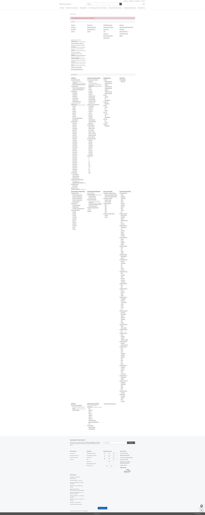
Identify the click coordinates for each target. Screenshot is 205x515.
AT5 (89, 171)
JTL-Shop (199, 513)
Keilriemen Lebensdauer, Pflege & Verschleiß (78, 46)
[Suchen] (120, 4)
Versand (85, 510)
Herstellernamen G (123, 259)
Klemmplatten (90, 155)
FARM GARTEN (124, 256)
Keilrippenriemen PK (76, 101)
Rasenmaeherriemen (124, 33)
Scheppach (123, 353)
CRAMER (122, 234)
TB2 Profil (105, 124)
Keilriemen (122, 25)
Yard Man (123, 392)
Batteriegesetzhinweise (108, 35)
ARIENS (122, 206)
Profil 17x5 (74, 124)
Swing (122, 363)
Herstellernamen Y (123, 390)
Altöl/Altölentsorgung (107, 25)
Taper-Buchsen (74, 203)
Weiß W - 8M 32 (92, 128)
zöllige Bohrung (75, 206)
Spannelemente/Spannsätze (93, 207)
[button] (137, 4)
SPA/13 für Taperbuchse (77, 196)
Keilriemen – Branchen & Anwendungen (76, 40)
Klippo (122, 293)
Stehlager (89, 211)
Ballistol (121, 35)
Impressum (105, 33)
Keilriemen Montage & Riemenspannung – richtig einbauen (76, 53)
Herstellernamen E (123, 246)
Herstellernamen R (123, 341)
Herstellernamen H (123, 271)
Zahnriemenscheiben (91, 138)
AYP (121, 211)
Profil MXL (91, 81)
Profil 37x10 (74, 153)
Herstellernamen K (123, 288)
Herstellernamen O (123, 329)
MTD (122, 321)
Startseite (126, 1)
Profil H (90, 89)
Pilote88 (122, 338)
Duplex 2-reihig (108, 201)
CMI (121, 228)
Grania (122, 268)
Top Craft (122, 368)
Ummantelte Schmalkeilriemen (78, 87)
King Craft (123, 292)
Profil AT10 (91, 118)
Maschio (122, 315)
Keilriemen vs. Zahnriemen (76, 67)
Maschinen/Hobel (92, 420)
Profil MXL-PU (91, 106)
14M (89, 165)
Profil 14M (91, 145)
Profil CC (74, 114)
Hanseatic (123, 275)
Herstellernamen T (123, 365)
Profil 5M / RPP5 (92, 97)
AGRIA (122, 194)
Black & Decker (124, 215)
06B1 (106, 205)
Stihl (122, 361)
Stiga (122, 360)
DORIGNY (123, 242)
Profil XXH (91, 92)
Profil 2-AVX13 (75, 99)
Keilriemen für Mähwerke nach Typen (78, 408)
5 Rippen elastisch (108, 83)
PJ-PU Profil (105, 101)
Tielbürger (123, 367)
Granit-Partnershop (124, 453)
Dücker (122, 244)
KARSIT (122, 290)
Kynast (122, 295)
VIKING (122, 379)
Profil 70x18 (74, 171)
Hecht (122, 276)
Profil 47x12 (74, 162)
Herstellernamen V (123, 375)
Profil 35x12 (74, 150)
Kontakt (143, 1)
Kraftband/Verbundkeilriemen (77, 179)
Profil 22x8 (74, 133)
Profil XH (90, 90)
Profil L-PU (91, 109)
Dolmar (122, 240)
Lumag (122, 307)
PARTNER (123, 336)
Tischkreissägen (92, 428)
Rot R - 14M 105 (92, 136)
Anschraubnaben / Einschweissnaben (91, 194)
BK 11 (90, 209)
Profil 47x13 (74, 164)
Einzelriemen (75, 185)
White (122, 385)
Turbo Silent (123, 373)
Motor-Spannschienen (91, 199)
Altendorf (123, 203)
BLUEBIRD (123, 217)
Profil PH (105, 79)
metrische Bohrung (76, 205)
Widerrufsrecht (106, 37)
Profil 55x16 (74, 167)
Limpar (122, 304)
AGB (104, 31)
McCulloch (123, 319)
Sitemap (89, 31)
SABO (122, 348)
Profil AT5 (90, 116)
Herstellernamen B (123, 213)
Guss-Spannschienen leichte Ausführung (94, 202)
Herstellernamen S (123, 346)
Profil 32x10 (74, 145)
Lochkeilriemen (74, 172)
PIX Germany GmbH (124, 459)
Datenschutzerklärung (90, 442)
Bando (106, 107)
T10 (89, 169)
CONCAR (106, 96)
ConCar (106, 110)
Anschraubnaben (92, 196)
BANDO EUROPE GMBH (124, 455)
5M (89, 162)
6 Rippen (106, 84)
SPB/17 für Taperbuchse (77, 198)
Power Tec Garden (124, 339)
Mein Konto (137, 1)
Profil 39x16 (74, 155)
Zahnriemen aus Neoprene (92, 79)
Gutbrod (122, 269)
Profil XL (74, 228)
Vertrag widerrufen (102, 508)
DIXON (122, 239)
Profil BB (74, 113)
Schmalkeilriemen (74, 86)
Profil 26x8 (74, 138)
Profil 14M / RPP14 (92, 101)
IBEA (122, 285)
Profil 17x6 (74, 126)
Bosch (90, 411)
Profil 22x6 (74, 131)
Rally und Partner (124, 344)
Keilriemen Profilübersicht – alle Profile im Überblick (77, 57)
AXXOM (122, 210)
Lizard (122, 305)
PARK (122, 334)
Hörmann (90, 418)
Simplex (106, 215)
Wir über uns (90, 25)
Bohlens (122, 218)
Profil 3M (90, 140)
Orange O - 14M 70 (92, 135)
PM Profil (105, 119)
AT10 (89, 172)
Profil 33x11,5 (75, 147)
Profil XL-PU (91, 107)
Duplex (106, 217)
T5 (89, 167)
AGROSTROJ (123, 198)
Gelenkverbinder (75, 177)
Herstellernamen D (123, 237)
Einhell (122, 251)
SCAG (122, 351)
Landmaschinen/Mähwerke (76, 405)
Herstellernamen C (123, 225)
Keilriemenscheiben (123, 31)
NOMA (122, 326)
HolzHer (90, 416)
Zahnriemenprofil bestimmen (77, 69)
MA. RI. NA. (123, 312)
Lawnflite (122, 300)
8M (89, 164)
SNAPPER (123, 356)
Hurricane (123, 280)
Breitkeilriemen (74, 121)
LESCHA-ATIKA (123, 302)
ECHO (122, 247)
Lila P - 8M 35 (91, 130)
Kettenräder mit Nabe (107, 198)
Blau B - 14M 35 (92, 131)
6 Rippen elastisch (108, 86)
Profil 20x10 (74, 128)
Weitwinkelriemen (74, 184)
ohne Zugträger (123, 79)
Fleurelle (122, 257)
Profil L (90, 87)
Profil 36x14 (74, 152)
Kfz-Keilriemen (74, 91)
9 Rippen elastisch (108, 93)
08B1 (106, 206)
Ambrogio (123, 205)
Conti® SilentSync (90, 124)
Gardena (122, 261)
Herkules (122, 278)
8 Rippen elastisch (108, 91)
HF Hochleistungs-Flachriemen (110, 403)
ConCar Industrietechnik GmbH (126, 457)
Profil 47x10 (74, 160)
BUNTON (122, 223)
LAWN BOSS (123, 298)
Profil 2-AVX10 (75, 98)
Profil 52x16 (74, 165)
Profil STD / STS (92, 102)
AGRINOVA (123, 196)
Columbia (123, 230)
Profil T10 (90, 114)
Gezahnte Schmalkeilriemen (78, 89)
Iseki (122, 286)
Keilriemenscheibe (75, 193)
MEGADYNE (107, 103)
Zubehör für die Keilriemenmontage (75, 188)
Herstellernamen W (123, 380)
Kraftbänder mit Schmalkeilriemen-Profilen (77, 182)
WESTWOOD (123, 384)
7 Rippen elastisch (108, 88)
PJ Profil (105, 95)
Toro (122, 372)
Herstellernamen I (123, 283)
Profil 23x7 (74, 135)
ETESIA (122, 252)
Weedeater (123, 382)
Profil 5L (74, 109)
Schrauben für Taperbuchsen (78, 208)
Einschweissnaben (92, 197)
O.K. (121, 331)
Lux (121, 309)
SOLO (122, 358)
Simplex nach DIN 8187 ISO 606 (111, 194)
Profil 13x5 (74, 123)
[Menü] (203, 504)
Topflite (122, 370)
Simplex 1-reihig (108, 200)
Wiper (122, 387)
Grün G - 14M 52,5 (92, 133)
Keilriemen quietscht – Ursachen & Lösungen (78, 61)
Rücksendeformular (91, 29)
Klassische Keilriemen (75, 79)
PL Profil (105, 112)
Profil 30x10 (74, 143)
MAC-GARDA (123, 314)
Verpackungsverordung (108, 27)
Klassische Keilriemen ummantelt (76, 82)
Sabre (122, 350)
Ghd (122, 264)
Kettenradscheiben (107, 203)
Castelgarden (123, 227)
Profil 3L (74, 106)
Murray (122, 322)
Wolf (122, 389)
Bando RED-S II (75, 119)
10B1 (106, 208)
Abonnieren (131, 442)
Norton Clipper (124, 327)
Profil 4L (74, 107)
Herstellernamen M (123, 310)
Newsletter (131, 1)
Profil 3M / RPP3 (92, 95)
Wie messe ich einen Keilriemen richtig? (77, 49)
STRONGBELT (107, 100)
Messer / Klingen (75, 410)
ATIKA (122, 208)
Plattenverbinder (75, 176)
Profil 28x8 (74, 140)
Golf (121, 266)
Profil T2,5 (91, 111)
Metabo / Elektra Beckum (94, 422)
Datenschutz (105, 29)
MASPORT (123, 317)
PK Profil (105, 105)
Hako (122, 273)
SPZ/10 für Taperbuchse (77, 194)
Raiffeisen (123, 343)
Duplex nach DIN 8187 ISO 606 (111, 196)
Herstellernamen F (123, 254)
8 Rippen (106, 90)
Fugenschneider (92, 427)
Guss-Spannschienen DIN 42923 (95, 204)
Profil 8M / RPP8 (92, 99)
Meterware (91, 123)
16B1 (106, 211)
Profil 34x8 (74, 148)
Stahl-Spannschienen (93, 205)
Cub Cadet (123, 235)
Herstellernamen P (123, 333)
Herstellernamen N (123, 324)
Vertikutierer (123, 377)
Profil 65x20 (74, 169)
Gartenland (123, 263)
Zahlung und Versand (91, 27)
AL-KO (122, 200)
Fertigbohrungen (75, 201)
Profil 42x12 (74, 159)
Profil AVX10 (74, 93)
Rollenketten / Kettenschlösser (109, 193)
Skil (89, 423)
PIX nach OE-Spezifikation (77, 118)
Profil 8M (90, 143)
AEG (89, 408)
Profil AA (74, 111)
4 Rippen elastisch (108, 81)
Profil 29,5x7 (74, 142)
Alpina (122, 201)
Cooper (122, 232)
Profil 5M (90, 142)
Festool (90, 413)
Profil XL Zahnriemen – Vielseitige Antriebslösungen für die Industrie (95, 84)
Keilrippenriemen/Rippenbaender (126, 27)
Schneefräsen (122, 394)
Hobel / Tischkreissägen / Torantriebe (92, 406)
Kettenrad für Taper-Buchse (109, 213)
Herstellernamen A (123, 193)
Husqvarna (123, 281)
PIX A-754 (74, 116)
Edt (121, 249)
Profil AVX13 (74, 94)
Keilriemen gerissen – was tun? (77, 43)
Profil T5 (90, 113)
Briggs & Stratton (124, 220)
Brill (121, 222)
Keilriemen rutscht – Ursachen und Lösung (78, 64)
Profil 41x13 (74, 157)
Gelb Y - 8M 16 (91, 126)
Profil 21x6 (74, 130)
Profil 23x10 (74, 136)
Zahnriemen (122, 29)
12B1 (106, 210)
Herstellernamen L (123, 297)
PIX (105, 98)
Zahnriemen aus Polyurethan (93, 104)
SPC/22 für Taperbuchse (77, 200)
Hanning (90, 415)
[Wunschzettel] (139, 4)
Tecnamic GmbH (123, 465)
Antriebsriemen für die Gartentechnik (75, 104)
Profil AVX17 (74, 96)
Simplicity (123, 355)
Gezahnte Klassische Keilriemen (78, 84)
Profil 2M (90, 94)
